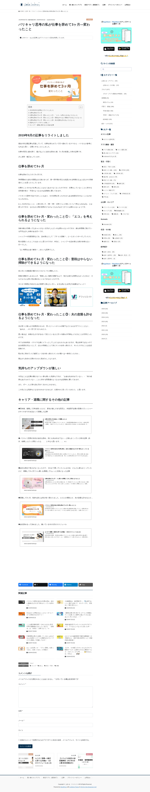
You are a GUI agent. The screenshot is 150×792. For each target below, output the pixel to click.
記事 (63, 777)
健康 (106, 241)
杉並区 (107, 235)
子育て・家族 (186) (108, 106)
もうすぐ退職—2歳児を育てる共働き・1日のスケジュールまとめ (43, 760)
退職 (57, 665)
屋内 (116, 187)
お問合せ (87, 777)
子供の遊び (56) (108, 111)
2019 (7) (104, 338)
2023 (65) (105, 321)
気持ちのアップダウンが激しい (40, 122)
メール (21, 720)
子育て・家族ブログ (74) (111, 115)
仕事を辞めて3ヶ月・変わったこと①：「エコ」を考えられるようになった (54, 115)
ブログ (90, 19)
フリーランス (109, 207)
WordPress (64, 787)
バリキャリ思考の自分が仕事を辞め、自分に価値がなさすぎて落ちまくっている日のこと (40, 603)
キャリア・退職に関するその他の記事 (42, 125)
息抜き (117, 241)
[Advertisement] (55, 57)
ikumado (107, 224)
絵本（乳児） (125, 255)
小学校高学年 (109, 183)
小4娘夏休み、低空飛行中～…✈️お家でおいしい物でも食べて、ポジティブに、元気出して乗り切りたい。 (78, 603)
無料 (121, 183)
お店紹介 (118, 238)
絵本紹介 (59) (107, 119)
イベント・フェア (110, 193)
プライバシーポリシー (74, 777)
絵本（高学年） (109, 258)
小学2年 (107, 173)
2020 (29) (105, 334)
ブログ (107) (106, 89)
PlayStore (116, 22)
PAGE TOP (144, 766)
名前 (20, 711)
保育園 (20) (105, 98)
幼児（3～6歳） (110, 170)
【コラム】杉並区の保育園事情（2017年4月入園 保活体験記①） (67, 760)
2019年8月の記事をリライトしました (42, 110)
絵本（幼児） (109, 252)
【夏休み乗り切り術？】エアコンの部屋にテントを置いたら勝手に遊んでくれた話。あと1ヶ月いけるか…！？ (78, 615)
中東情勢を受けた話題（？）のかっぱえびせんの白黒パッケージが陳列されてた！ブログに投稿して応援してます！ (40, 638)
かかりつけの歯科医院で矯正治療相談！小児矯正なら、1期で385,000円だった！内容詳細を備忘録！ (78, 638)
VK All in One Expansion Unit (88, 787)
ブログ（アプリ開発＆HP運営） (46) (115, 94)
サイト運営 (122, 149)
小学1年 (125, 170)
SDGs (107, 238)
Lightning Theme (74, 787)
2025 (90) (105, 313)
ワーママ (123, 207)
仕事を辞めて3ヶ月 (36, 113)
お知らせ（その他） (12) (111, 85)
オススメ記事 (109, 139)
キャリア (34, 665)
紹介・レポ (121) (107, 123)
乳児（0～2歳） (110, 180)
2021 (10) (105, 330)
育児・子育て (49, 665)
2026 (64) (105, 309)
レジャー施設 (109, 190)
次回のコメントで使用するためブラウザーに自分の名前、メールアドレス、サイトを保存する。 (55, 740)
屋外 (106, 187)
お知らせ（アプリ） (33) (109, 81)
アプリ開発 (108, 149)
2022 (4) (104, 326)
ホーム (22, 777)
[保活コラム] (85, 757)
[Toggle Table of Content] (79, 107)
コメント (22, 684)
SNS (106, 214)
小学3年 (119, 173)
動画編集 (120, 210)
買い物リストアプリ (111, 153)
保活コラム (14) (108, 102)
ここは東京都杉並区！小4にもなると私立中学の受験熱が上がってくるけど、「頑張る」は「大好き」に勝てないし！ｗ (40, 626)
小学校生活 (126, 193)
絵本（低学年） (110, 255)
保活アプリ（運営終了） (51, 777)
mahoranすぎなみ (110, 156)
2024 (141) (105, 317)
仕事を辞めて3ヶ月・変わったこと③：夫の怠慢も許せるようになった (52, 120)
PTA (106, 197)
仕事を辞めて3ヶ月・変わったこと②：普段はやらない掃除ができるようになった (56, 117)
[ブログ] (25, 757)
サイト (20, 730)
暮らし (41, 665)
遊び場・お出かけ (110, 177)
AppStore (107, 22)
